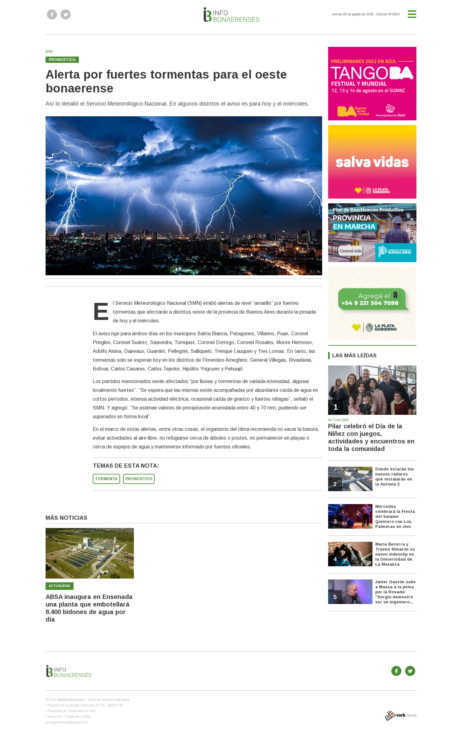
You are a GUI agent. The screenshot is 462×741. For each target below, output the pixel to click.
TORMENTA (106, 479)
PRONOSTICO (138, 479)
